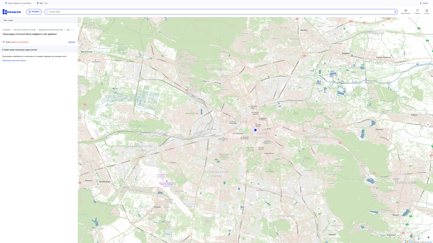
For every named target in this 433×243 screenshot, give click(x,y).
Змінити (71, 42)
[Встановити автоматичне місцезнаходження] (428, 237)
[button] (255, 130)
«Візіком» (429, 242)
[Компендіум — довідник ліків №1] (12, 11)
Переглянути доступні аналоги (14, 60)
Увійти (425, 3)
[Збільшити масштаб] (428, 124)
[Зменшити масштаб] (428, 130)
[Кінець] (72, 29)
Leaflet (410, 242)
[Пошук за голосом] (395, 11)
